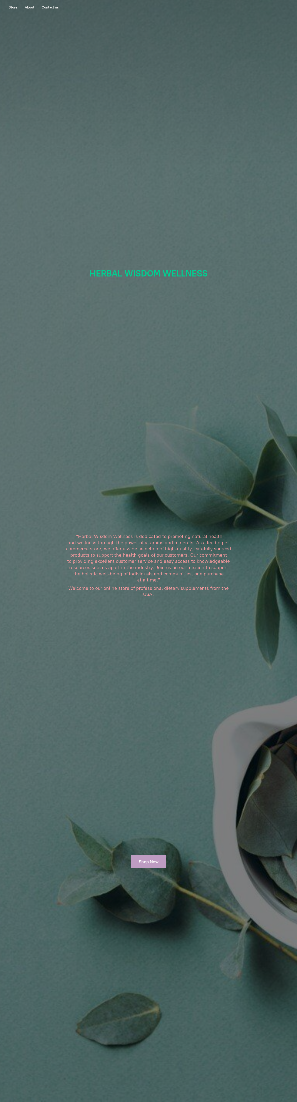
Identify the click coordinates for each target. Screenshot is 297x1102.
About (29, 7)
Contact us (50, 7)
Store (13, 7)
